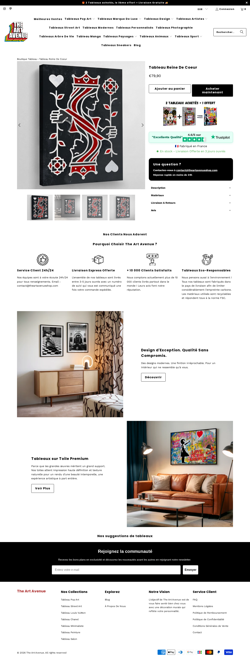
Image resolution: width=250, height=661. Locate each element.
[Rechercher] (241, 32)
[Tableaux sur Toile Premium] (180, 474)
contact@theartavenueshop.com (196, 170)
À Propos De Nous (115, 606)
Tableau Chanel (70, 619)
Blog (107, 599)
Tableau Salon (69, 639)
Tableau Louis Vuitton (73, 612)
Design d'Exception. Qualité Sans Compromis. (174, 353)
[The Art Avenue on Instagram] (4, 9)
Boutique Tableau (27, 59)
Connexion (226, 9)
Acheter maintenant (212, 90)
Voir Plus (42, 488)
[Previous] (20, 125)
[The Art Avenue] (16, 32)
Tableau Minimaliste (72, 626)
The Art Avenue (35, 652)
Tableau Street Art (71, 606)
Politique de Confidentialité (208, 619)
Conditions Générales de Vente (210, 626)
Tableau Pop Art (70, 599)
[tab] (191, 188)
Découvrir (153, 377)
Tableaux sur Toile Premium (60, 458)
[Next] (142, 125)
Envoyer (190, 569)
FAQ (195, 599)
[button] (80, 19)
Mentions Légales (203, 606)
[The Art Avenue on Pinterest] (10, 9)
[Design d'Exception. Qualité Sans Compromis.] (70, 364)
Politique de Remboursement (210, 612)
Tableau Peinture (70, 632)
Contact (197, 632)
